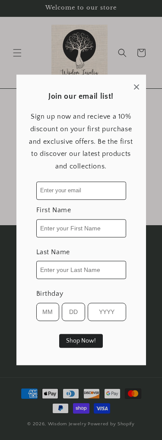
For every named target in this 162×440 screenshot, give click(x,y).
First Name (53, 210)
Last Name (53, 252)
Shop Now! (81, 341)
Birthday (50, 294)
